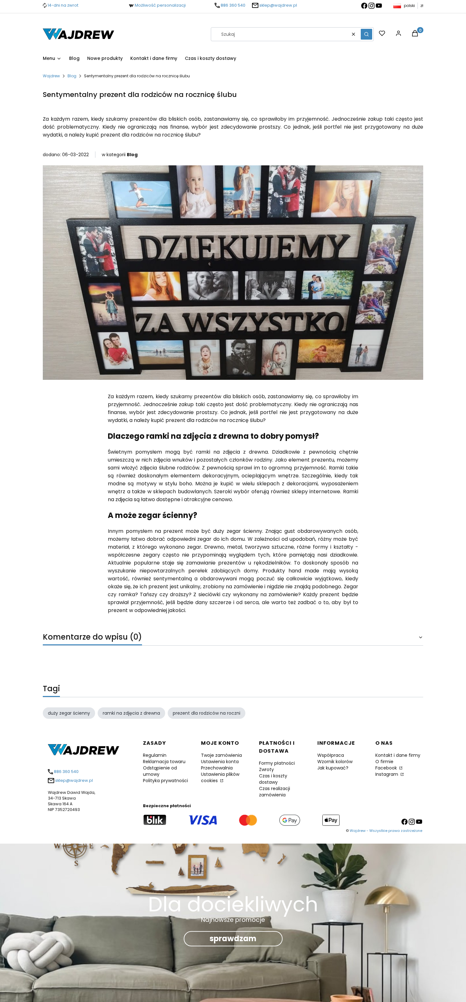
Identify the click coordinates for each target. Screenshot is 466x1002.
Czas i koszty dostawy (273, 779)
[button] (366, 34)
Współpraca (330, 755)
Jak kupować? (332, 768)
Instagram (387, 774)
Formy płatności (277, 763)
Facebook (386, 768)
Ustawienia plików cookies (220, 777)
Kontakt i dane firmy (397, 755)
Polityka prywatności (165, 780)
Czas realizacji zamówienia (274, 791)
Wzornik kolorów (335, 761)
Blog (72, 76)
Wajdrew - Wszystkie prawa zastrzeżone (386, 830)
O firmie (384, 761)
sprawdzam (233, 938)
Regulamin (154, 755)
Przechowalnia (217, 768)
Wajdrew (51, 76)
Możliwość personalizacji (160, 5)
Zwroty (266, 769)
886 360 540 (233, 5)
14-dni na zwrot (63, 5)
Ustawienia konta (220, 761)
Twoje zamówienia (221, 755)
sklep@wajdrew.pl (278, 5)
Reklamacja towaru (164, 761)
